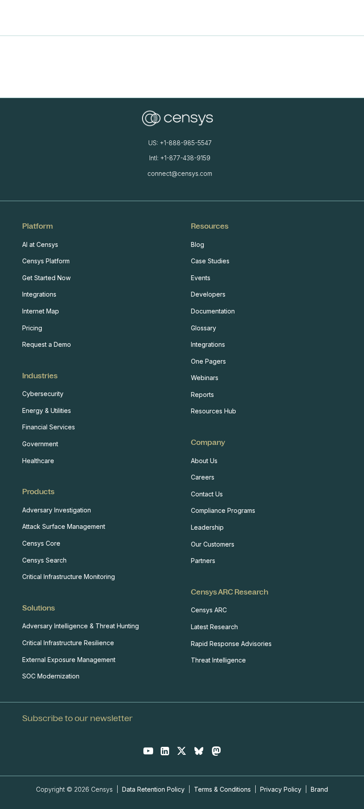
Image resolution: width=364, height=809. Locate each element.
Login (349, 18)
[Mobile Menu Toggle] (330, 18)
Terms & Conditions (222, 789)
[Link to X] (181, 751)
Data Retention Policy (154, 789)
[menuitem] (98, 285)
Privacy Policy (280, 789)
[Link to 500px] (199, 751)
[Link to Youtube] (148, 751)
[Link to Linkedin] (165, 751)
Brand (319, 789)
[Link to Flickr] (216, 751)
